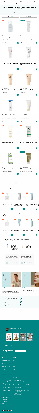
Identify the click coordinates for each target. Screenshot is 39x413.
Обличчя (14, 360)
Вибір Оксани (22, 20)
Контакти (3, 371)
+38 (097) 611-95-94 (17, 383)
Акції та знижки (15, 368)
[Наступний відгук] (33, 240)
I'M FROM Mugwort (26, 167)
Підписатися (12, 330)
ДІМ (16, 3)
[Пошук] (4, 1)
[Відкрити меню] (2, 1)
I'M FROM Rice (25, 114)
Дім (13, 363)
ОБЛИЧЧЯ (8, 3)
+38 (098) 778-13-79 (17, 380)
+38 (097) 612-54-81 (6, 384)
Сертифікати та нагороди (6, 366)
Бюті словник (4, 369)
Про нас (3, 363)
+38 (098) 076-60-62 (17, 394)
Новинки (14, 366)
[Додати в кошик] (18, 43)
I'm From (21, 114)
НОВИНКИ (24, 3)
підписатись (29, 350)
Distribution (5, 403)
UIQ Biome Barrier (5, 88)
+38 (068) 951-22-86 (6, 390)
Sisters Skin (5, 401)
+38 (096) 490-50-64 (6, 391)
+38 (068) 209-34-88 (17, 391)
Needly (3, 35)
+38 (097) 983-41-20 (6, 387)
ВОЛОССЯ (3, 3)
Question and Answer (5, 114)
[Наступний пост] (31, 337)
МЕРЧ (20, 3)
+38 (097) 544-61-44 (17, 388)
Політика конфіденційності (6, 374)
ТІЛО (13, 3)
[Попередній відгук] (31, 240)
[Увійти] (34, 1)
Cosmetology (5, 405)
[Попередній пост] (7, 337)
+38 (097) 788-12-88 (6, 386)
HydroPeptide (16, 229)
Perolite (3, 167)
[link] (36, 1)
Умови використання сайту (6, 372)
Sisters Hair (5, 399)
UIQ (2, 88)
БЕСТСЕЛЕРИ (30, 3)
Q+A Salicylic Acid (12, 114)
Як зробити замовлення (6, 360)
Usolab (21, 35)
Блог (2, 368)
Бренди (14, 369)
